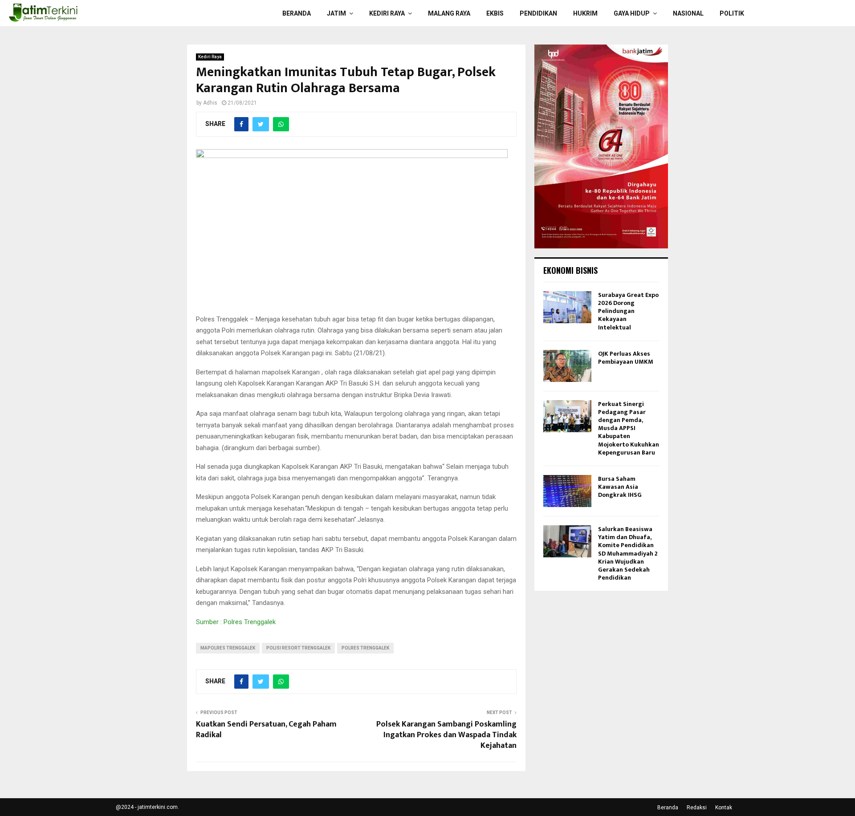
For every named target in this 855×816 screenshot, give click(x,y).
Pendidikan (538, 13)
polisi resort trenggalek (298, 647)
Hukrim (585, 13)
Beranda (296, 13)
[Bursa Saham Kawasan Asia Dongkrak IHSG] (567, 491)
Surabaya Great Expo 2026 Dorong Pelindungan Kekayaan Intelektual (628, 311)
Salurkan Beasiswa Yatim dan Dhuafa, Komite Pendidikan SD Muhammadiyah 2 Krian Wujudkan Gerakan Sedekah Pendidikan (628, 553)
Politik (732, 13)
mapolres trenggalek (227, 647)
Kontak (723, 807)
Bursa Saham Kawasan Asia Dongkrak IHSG (620, 487)
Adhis (210, 103)
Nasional (688, 13)
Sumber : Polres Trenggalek (236, 622)
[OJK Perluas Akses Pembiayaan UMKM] (567, 366)
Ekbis (495, 13)
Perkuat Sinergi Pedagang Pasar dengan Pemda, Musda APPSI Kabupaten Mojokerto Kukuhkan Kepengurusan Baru (628, 428)
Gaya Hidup (632, 13)
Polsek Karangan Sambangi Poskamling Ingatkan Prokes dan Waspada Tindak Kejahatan (446, 735)
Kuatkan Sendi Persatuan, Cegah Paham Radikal (266, 730)
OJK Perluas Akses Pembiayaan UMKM (625, 358)
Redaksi (697, 807)
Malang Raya (449, 13)
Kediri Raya (387, 13)
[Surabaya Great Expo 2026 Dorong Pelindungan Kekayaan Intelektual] (567, 307)
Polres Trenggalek (365, 647)
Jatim (336, 13)
